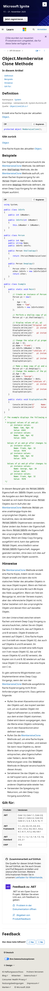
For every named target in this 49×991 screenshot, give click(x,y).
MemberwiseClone (12, 165)
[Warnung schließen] (44, 4)
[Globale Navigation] (2, 29)
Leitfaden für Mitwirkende (28, 877)
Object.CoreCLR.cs (18, 106)
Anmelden (42, 29)
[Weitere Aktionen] (44, 51)
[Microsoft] (24, 29)
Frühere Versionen (35, 971)
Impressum (32, 983)
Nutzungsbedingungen (13, 983)
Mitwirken (16, 975)
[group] (24, 343)
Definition (8, 75)
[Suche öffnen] (33, 29)
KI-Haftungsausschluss (12, 971)
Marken (5, 987)
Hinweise (8, 83)
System (18, 99)
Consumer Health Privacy (13, 979)
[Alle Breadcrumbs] (4, 51)
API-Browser (15, 50)
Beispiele (8, 79)
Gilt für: (7, 86)
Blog (4, 975)
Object (5, 116)
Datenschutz (29, 975)
